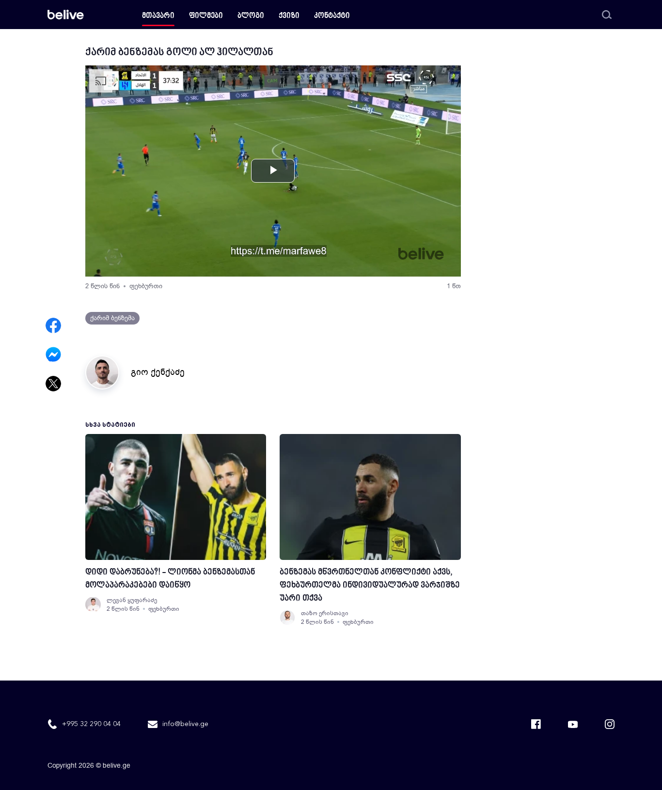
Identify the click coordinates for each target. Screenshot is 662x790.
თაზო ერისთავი (324, 613)
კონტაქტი (332, 16)
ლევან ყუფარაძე (132, 600)
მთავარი (158, 16)
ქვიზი (289, 16)
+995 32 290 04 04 (91, 724)
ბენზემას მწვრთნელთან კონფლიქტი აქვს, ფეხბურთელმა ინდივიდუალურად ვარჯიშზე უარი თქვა (370, 585)
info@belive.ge (185, 724)
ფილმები (206, 16)
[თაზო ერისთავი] (287, 617)
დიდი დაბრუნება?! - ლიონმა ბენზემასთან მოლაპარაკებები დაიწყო (170, 579)
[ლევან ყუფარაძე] (93, 604)
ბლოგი (250, 16)
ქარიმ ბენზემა (112, 318)
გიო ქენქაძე (158, 372)
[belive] (65, 14)
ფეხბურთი (145, 286)
